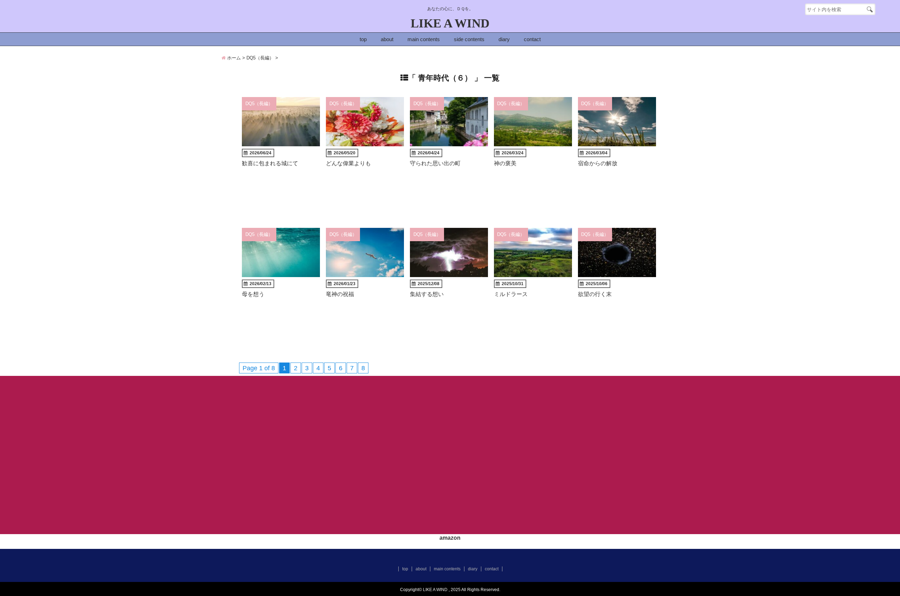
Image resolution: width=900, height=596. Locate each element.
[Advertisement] (450, 457)
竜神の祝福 (340, 294)
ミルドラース (511, 294)
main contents (423, 39)
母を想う (253, 294)
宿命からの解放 (597, 163)
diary (504, 39)
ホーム (233, 57)
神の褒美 (505, 163)
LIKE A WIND (450, 23)
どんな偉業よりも (348, 163)
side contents (469, 39)
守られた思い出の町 (435, 163)
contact (532, 39)
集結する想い (427, 294)
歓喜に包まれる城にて (270, 163)
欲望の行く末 (595, 294)
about (387, 39)
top (363, 39)
